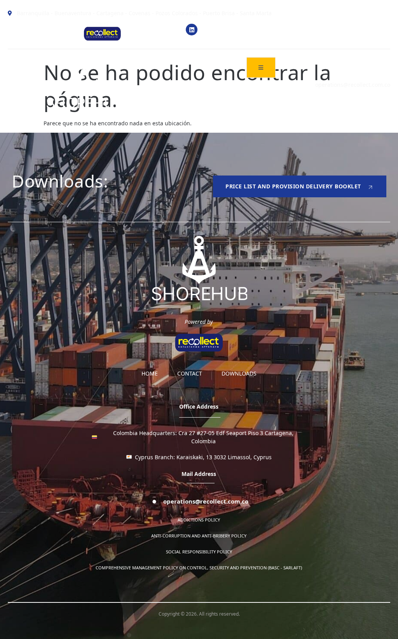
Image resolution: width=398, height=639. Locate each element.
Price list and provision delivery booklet (293, 186)
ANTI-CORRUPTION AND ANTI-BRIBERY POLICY (198, 535)
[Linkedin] (191, 29)
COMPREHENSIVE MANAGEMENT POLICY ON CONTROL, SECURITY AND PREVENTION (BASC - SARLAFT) (199, 568)
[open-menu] (261, 67)
